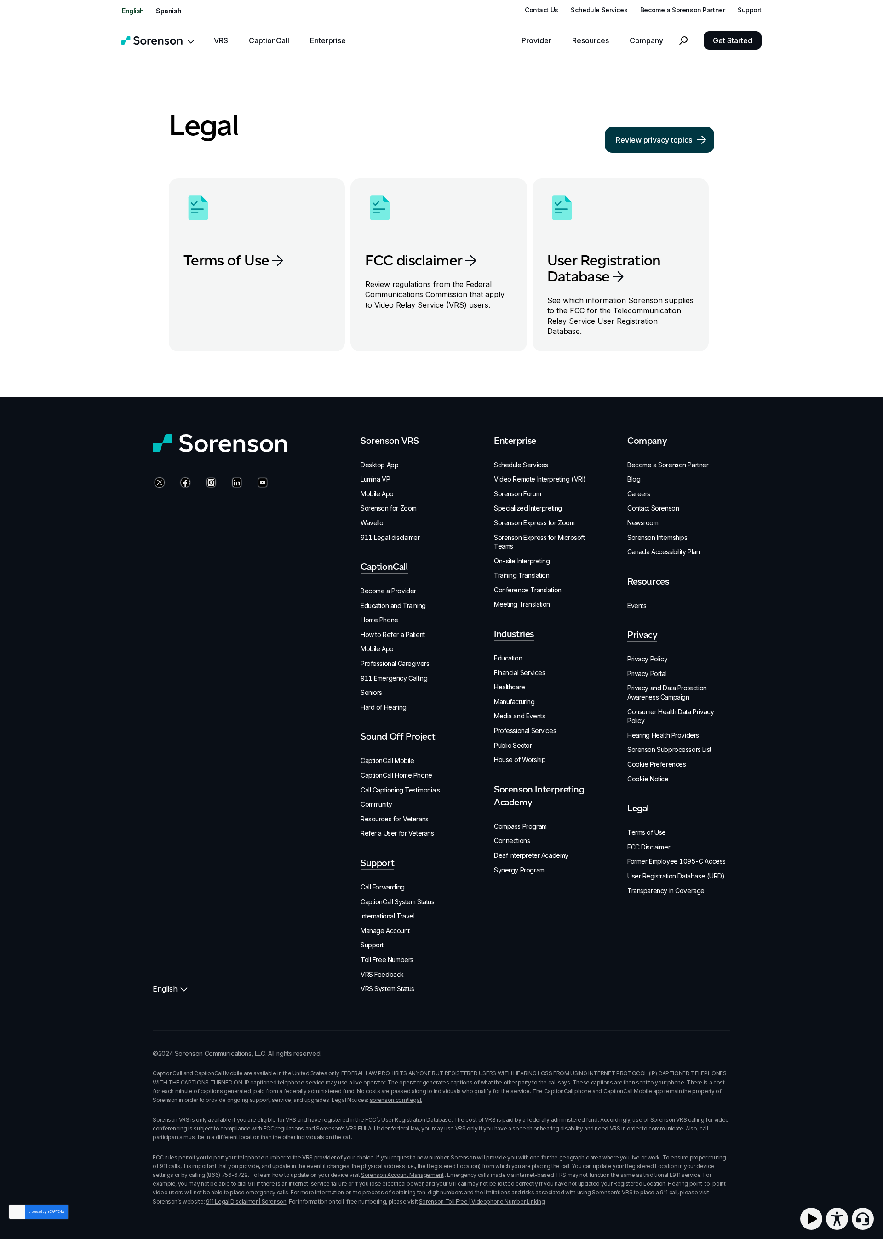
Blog (633, 479)
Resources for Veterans (395, 819)
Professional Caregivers (395, 663)
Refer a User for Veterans (397, 833)
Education (508, 658)
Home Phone (379, 620)
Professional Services (525, 730)
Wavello (372, 523)
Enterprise (328, 40)
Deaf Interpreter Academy (531, 855)
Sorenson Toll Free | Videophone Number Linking (482, 1201)
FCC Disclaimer (648, 847)
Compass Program (520, 826)
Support (750, 10)
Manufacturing (514, 702)
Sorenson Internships (657, 537)
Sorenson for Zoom (389, 508)
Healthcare (509, 687)
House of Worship (519, 759)
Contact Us (541, 10)
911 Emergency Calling (394, 678)
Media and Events (519, 716)
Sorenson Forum (517, 494)
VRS (221, 40)
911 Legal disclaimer (390, 537)
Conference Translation (528, 590)
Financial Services (519, 673)
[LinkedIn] (235, 483)
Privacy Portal (646, 673)
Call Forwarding (383, 887)
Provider (536, 40)
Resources (590, 40)
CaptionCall (269, 40)
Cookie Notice (648, 779)
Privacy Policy (647, 659)
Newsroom (643, 523)
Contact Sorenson (653, 508)
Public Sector (513, 745)
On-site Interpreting (522, 561)
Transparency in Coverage (666, 891)
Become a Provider (388, 591)
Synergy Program (519, 870)
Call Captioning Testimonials (400, 790)
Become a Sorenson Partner (682, 10)
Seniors (371, 692)
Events (636, 605)
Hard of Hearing (384, 707)
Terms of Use (646, 832)
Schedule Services (599, 10)
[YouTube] (261, 483)
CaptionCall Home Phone (396, 775)
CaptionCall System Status (398, 902)
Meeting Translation (522, 604)
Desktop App (379, 465)
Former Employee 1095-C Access (676, 861)
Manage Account (385, 931)
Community (376, 804)
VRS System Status (387, 988)
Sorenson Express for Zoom (534, 523)
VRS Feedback (382, 974)
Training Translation (522, 575)
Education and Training (393, 605)
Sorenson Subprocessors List (669, 749)
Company (646, 40)
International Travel (388, 916)
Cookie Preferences (656, 764)
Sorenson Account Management (402, 1174)
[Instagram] (210, 483)
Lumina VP (375, 479)
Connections (512, 840)
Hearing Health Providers (663, 735)
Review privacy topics (654, 139)
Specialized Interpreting (528, 508)
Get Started (732, 40)
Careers (638, 494)
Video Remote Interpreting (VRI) (540, 479)
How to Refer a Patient (393, 634)
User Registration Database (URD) (676, 876)
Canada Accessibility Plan (663, 552)
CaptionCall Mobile (387, 760)
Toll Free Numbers (387, 960)
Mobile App (377, 494)
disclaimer (413, 260)
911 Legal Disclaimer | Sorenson (246, 1201)
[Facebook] (184, 483)
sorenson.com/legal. (396, 1099)
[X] (158, 483)
